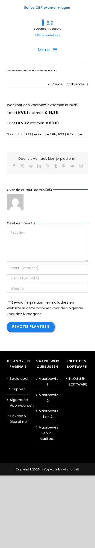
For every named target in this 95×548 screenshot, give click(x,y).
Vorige (57, 84)
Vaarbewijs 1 (47, 381)
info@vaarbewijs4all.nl (60, 469)
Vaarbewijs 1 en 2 (47, 414)
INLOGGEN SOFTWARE (77, 381)
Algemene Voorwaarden (18, 402)
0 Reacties (75, 134)
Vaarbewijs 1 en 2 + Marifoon (47, 433)
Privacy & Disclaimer (18, 418)
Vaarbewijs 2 (47, 397)
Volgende (76, 84)
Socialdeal (18, 378)
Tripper (18, 389)
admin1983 (23, 134)
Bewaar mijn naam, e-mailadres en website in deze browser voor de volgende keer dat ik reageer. (45, 308)
